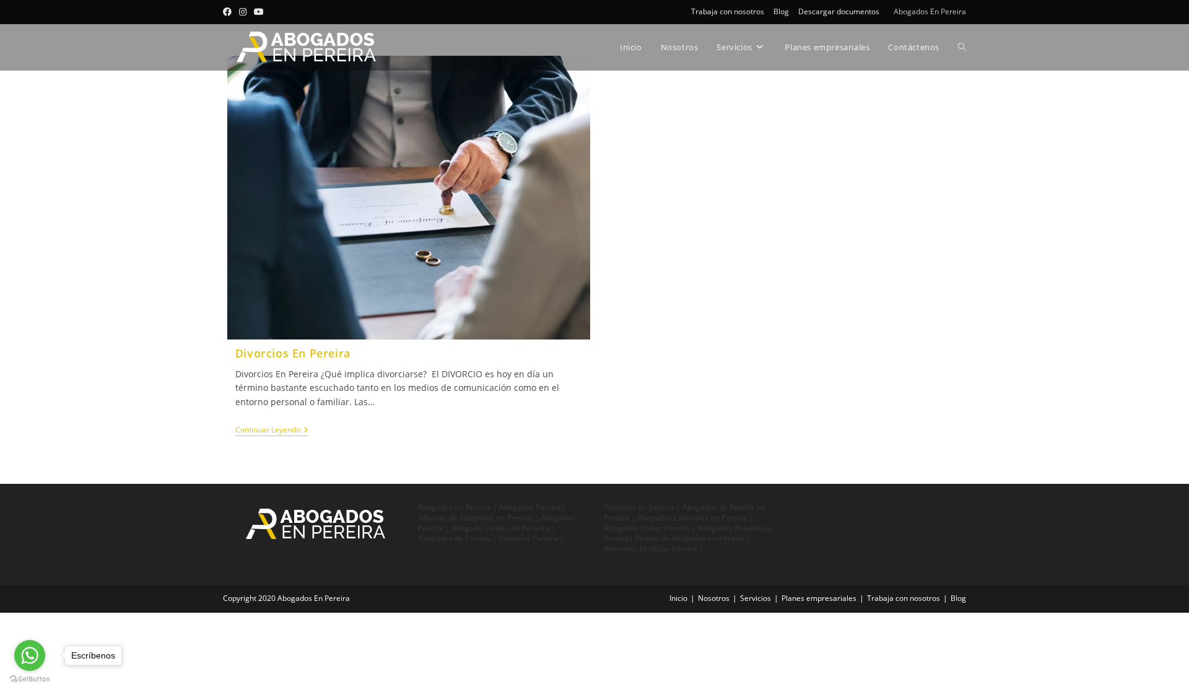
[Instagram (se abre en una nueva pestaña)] (242, 12)
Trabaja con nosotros (727, 11)
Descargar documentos (838, 11)
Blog (781, 11)
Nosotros (714, 598)
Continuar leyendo (271, 430)
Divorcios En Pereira (293, 353)
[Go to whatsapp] (29, 655)
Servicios (755, 598)
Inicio (678, 598)
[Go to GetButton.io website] (30, 679)
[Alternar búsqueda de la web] (962, 47)
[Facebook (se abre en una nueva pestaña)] (229, 12)
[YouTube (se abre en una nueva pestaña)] (259, 12)
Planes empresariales (819, 598)
